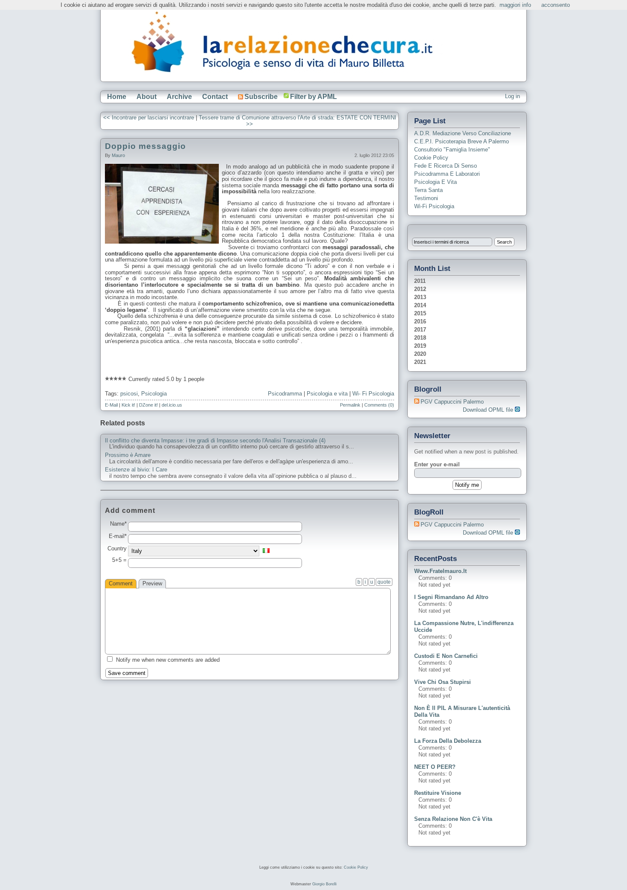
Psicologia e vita (327, 393)
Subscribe (261, 96)
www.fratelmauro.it (440, 571)
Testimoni (426, 198)
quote (384, 582)
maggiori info (515, 5)
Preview (152, 583)
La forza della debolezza (447, 741)
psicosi (129, 393)
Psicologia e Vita (435, 182)
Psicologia (154, 393)
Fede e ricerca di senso (445, 166)
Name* (118, 524)
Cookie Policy (431, 157)
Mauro (118, 155)
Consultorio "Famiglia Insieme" (452, 149)
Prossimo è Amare (128, 455)
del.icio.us (172, 404)
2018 (420, 337)
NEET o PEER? (435, 767)
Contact (215, 96)
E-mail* (118, 536)
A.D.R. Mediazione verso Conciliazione (462, 133)
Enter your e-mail (437, 464)
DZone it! (148, 404)
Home (116, 96)
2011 (420, 281)
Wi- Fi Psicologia (373, 393)
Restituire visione (437, 793)
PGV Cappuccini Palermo (452, 401)
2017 (420, 329)
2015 (420, 313)
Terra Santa (428, 190)
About (146, 96)
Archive (179, 96)
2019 (420, 346)
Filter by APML (313, 96)
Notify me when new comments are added (168, 660)
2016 (420, 321)
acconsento (555, 5)
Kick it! (128, 404)
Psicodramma (285, 393)
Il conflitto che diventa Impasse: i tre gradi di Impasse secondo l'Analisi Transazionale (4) (215, 441)
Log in (512, 96)
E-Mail (111, 404)
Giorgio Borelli (324, 884)
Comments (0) (379, 404)
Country (117, 549)
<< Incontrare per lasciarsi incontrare (148, 117)
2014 (420, 305)
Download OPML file (489, 410)
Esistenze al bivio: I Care (136, 470)
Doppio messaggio (145, 146)
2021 (420, 362)
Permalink (350, 404)
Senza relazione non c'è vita (453, 819)
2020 (420, 354)
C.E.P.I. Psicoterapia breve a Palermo (461, 141)
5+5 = (119, 560)
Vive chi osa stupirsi (442, 682)
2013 (420, 297)
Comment (121, 583)
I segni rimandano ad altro (451, 597)
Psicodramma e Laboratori (447, 174)
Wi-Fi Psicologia (434, 206)
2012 (420, 289)
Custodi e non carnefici (446, 656)
